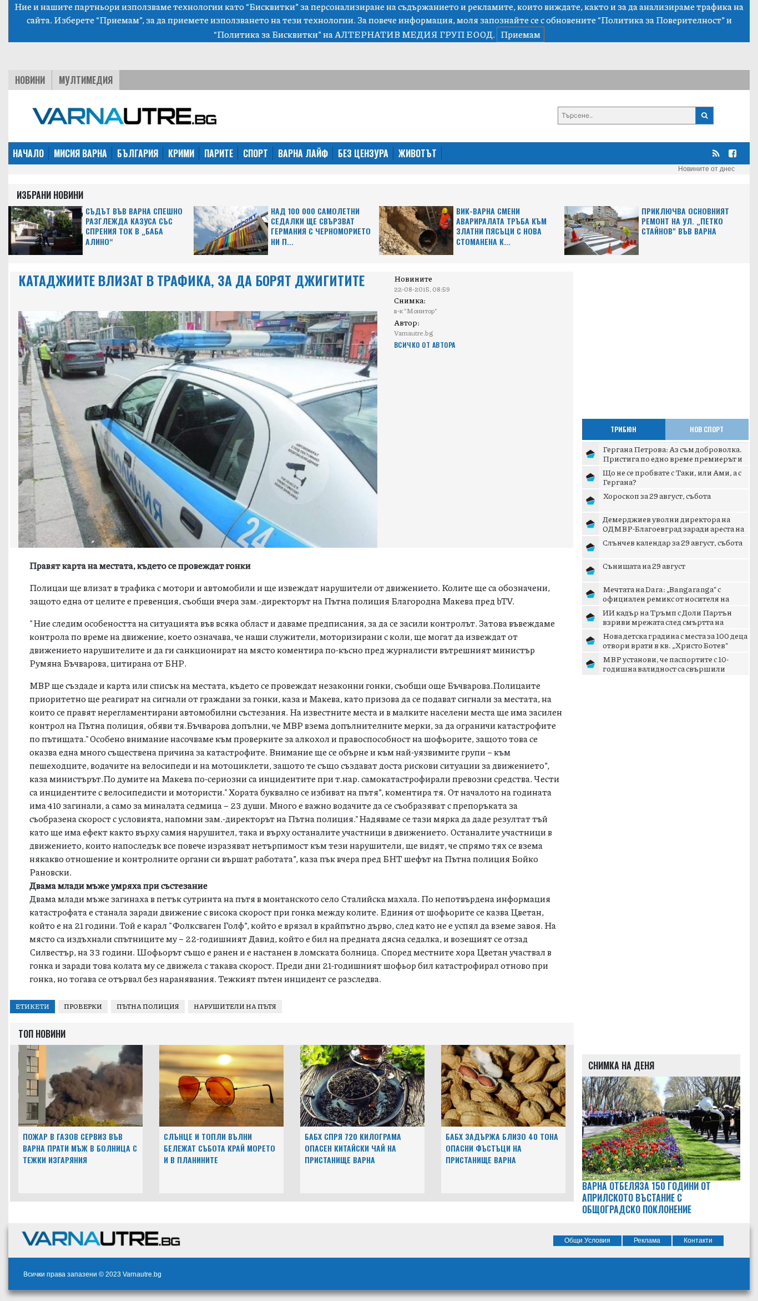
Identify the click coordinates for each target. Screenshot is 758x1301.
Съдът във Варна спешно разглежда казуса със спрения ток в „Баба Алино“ (134, 226)
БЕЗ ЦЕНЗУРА (363, 153)
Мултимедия (86, 80)
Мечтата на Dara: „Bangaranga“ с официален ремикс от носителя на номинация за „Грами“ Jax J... (666, 598)
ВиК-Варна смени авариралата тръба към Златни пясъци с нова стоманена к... (501, 226)
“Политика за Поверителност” (661, 19)
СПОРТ (255, 153)
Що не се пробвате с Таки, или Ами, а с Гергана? (672, 477)
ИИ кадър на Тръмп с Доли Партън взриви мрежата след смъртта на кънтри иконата (667, 622)
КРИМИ (181, 153)
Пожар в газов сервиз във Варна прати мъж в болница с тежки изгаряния (80, 1147)
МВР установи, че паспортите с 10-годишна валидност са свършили (666, 663)
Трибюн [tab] (623, 429)
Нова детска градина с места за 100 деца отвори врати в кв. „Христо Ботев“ (675, 640)
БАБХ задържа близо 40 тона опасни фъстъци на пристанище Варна (502, 1147)
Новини (30, 80)
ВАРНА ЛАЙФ (303, 153)
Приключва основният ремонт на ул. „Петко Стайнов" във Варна (685, 221)
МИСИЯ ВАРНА (80, 153)
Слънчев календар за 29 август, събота (672, 542)
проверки (83, 1006)
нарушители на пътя (235, 1006)
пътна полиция (148, 1006)
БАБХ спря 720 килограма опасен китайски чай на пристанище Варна (353, 1147)
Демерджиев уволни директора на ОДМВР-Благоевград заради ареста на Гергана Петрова (673, 528)
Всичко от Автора (425, 344)
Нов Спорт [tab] (707, 429)
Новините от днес (706, 169)
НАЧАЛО (28, 153)
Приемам (520, 34)
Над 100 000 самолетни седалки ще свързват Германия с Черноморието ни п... (321, 226)
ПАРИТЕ (218, 153)
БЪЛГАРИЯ (137, 153)
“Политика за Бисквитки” (267, 34)
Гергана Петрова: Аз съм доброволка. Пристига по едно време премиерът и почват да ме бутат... (672, 458)
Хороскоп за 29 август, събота (657, 495)
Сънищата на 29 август (644, 565)
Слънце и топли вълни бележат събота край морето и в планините (219, 1147)
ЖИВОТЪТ (417, 153)
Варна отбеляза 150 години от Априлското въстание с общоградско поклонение (646, 1197)
